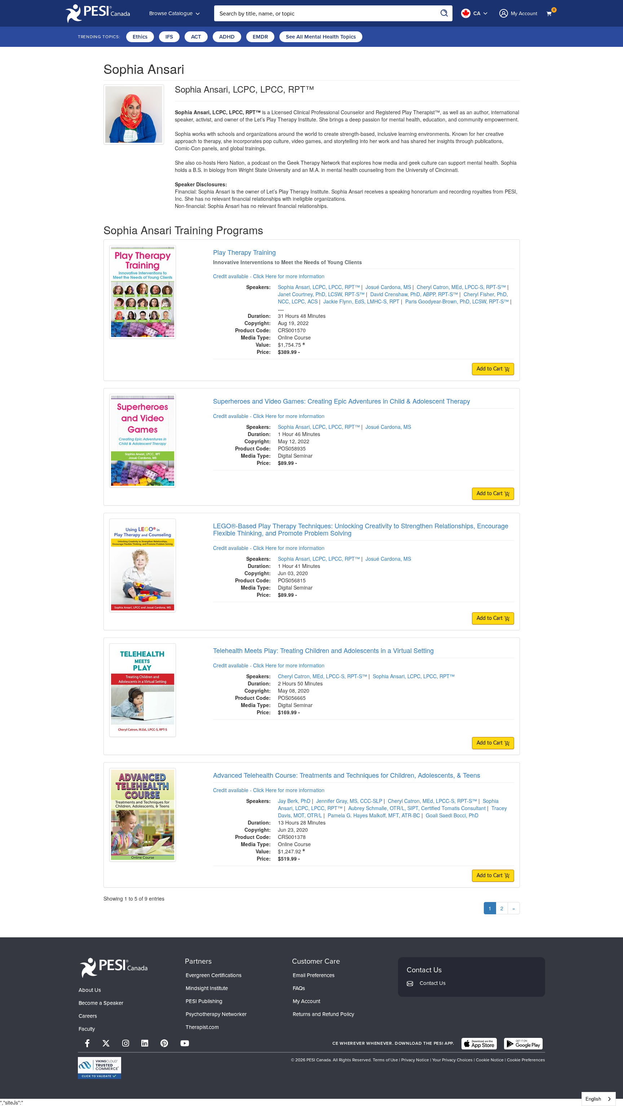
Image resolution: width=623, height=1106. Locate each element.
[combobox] (599, 1099)
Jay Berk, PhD (294, 800)
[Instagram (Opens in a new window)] (125, 1043)
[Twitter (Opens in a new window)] (106, 1043)
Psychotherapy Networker (216, 1014)
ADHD (227, 37)
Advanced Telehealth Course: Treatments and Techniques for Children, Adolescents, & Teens (346, 774)
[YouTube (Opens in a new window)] (184, 1043)
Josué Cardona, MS (388, 286)
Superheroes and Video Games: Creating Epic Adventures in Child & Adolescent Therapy (341, 400)
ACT (196, 37)
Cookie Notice (490, 1060)
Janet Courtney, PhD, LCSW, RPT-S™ (321, 294)
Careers (88, 1016)
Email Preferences (314, 975)
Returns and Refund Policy (323, 1014)
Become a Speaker (101, 1003)
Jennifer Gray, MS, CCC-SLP (349, 800)
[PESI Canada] (114, 967)
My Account (306, 1001)
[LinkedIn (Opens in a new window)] (145, 1043)
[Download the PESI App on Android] (523, 1043)
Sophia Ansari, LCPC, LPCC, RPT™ (319, 286)
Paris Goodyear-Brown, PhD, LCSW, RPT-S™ (457, 301)
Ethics (140, 37)
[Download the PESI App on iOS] (479, 1043)
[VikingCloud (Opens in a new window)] (99, 1068)
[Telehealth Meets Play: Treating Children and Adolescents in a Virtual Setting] (142, 689)
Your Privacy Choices (452, 1060)
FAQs (299, 988)
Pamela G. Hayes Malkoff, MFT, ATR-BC (374, 815)
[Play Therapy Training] (142, 291)
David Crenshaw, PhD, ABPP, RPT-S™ (414, 294)
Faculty (87, 1029)
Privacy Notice (415, 1060)
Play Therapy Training (244, 252)
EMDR (260, 37)
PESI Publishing (204, 1001)
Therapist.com (202, 1027)
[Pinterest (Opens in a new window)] (164, 1043)
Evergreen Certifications (214, 975)
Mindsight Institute (207, 988)
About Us (90, 990)
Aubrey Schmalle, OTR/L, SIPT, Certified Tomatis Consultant (417, 808)
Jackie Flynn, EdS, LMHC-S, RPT (361, 301)
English (593, 1098)
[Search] (444, 13)
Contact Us (433, 983)
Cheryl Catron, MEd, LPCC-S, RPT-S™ (461, 286)
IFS (169, 37)
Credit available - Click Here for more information (268, 276)
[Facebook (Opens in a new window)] (87, 1043)
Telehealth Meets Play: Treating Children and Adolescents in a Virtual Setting (323, 650)
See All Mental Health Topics (321, 37)
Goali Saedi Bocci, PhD (452, 815)
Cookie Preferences (526, 1060)
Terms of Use (385, 1060)
